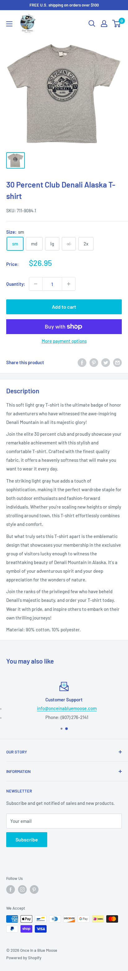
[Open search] (92, 23)
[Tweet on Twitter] (105, 362)
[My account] (104, 23)
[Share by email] (117, 362)
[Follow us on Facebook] (10, 889)
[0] (117, 23)
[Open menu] (9, 23)
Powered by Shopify (23, 957)
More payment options (64, 341)
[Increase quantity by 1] (68, 283)
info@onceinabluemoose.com (67, 708)
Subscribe (27, 839)
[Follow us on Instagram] (22, 889)
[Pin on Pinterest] (93, 362)
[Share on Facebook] (82, 362)
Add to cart (64, 307)
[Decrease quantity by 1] (35, 283)
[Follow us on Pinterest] (34, 889)
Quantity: (15, 284)
